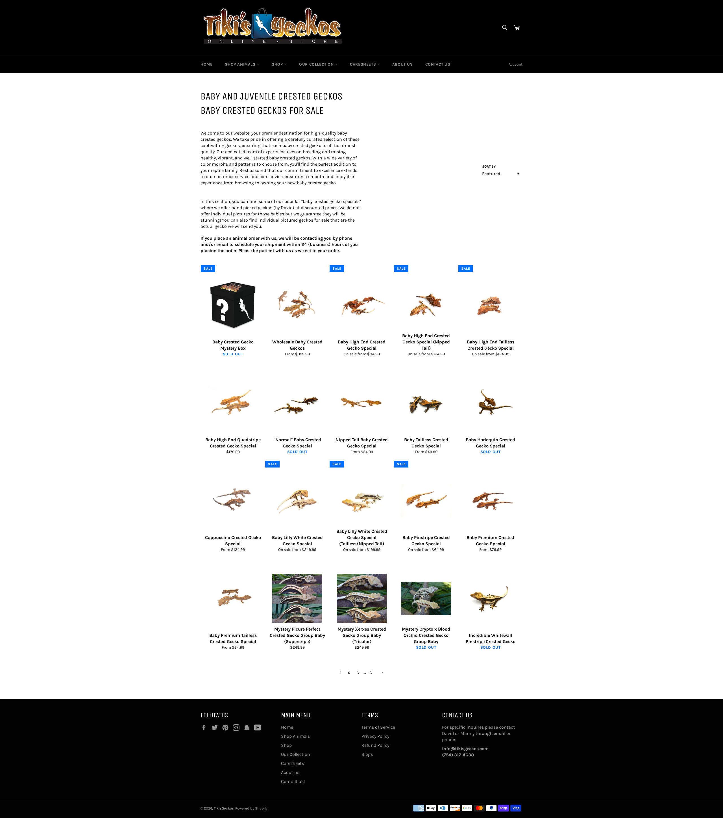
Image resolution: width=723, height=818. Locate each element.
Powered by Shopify (251, 808)
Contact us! (438, 64)
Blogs (367, 754)
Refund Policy (375, 745)
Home (206, 64)
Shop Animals (241, 64)
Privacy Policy (375, 736)
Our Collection (317, 64)
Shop (278, 64)
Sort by (489, 166)
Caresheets (363, 64)
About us (402, 64)
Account (515, 64)
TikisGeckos (224, 808)
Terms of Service (378, 727)
